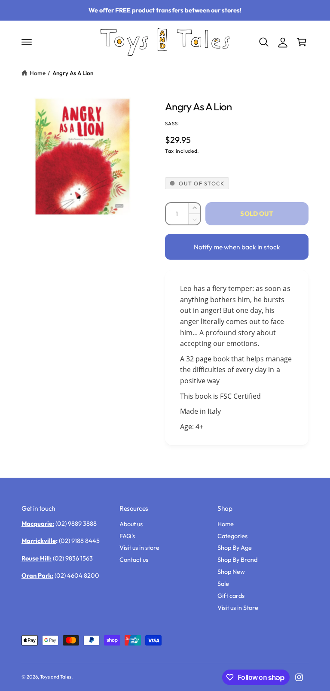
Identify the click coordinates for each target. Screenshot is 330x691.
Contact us (133, 559)
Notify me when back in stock (237, 246)
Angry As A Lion (72, 73)
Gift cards (230, 595)
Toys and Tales (55, 676)
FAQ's (127, 536)
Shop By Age (234, 547)
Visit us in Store (237, 607)
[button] (26, 42)
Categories (232, 536)
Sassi (172, 123)
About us (131, 524)
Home (38, 73)
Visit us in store (139, 547)
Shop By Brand (237, 559)
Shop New (231, 571)
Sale (223, 583)
